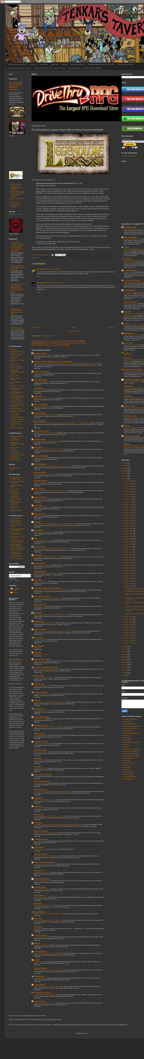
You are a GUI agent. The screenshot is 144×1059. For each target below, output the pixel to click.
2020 (125, 479)
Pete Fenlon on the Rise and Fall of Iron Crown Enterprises (50, 490)
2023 (125, 471)
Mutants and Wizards (40, 661)
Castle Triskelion (39, 912)
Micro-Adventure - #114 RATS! (42, 565)
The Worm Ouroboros (40, 768)
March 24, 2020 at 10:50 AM (55, 283)
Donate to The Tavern (129, 156)
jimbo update (37, 647)
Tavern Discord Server (125, 64)
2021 (125, 476)
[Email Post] (52, 255)
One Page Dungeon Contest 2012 (17, 393)
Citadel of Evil (15, 364)
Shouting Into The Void (41, 371)
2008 (125, 675)
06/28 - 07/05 (129, 549)
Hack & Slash (38, 637)
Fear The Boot (127, 731)
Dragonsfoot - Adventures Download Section (17, 372)
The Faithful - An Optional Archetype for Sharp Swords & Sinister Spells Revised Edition (58, 824)
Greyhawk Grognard (40, 481)
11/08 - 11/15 (129, 499)
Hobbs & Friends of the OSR (131, 742)
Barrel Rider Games (78, 64)
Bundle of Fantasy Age (40, 978)
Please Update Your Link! (41, 936)
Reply (38, 276)
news (38, 257)
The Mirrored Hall (16, 421)
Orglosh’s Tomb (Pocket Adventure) (16, 553)
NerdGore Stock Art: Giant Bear (17, 205)
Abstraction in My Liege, (40, 581)
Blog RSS (127, 444)
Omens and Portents (40, 790)
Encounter (14, 450)
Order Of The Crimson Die (42, 781)
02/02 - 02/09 (129, 633)
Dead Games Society (129, 724)
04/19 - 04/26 (129, 576)
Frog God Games (74, 68)
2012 (125, 665)
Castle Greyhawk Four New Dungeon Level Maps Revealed (50, 590)
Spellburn (126, 770)
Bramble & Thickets (40, 968)
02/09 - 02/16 (129, 630)
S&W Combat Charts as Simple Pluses (17, 437)
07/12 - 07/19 (129, 544)
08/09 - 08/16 (129, 534)
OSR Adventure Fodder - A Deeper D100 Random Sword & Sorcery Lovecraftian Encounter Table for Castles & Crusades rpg (68, 363)
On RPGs (126, 744)
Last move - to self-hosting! (41, 743)
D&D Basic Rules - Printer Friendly (16, 521)
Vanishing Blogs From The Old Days (44, 474)
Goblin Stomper (39, 895)
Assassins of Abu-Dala (17, 352)
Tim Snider (40, 269)
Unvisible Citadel (39, 985)
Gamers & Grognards (41, 831)
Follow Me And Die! (40, 472)
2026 (125, 463)
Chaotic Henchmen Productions (44, 862)
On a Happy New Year (40, 639)
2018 (125, 649)
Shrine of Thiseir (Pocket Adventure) (16, 545)
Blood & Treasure (16, 498)
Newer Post (35, 327)
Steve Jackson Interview (41, 783)
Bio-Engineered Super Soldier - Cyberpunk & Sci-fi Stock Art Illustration (17, 194)
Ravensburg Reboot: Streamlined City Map (45, 856)
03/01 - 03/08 (129, 622)
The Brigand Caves (16, 408)
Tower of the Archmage (41, 431)
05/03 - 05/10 (129, 570)
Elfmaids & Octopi (39, 439)
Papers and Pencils (40, 604)
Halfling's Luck (38, 814)
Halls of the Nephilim (40, 380)
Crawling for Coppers (40, 839)
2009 (125, 673)
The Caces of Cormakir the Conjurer (18, 411)
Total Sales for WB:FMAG (41, 945)
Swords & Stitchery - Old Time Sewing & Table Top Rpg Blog (53, 361)
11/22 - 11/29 (129, 494)
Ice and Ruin (38, 580)
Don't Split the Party (40, 725)
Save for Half (127, 765)
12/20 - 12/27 (129, 484)
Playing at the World (40, 692)
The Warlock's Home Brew (42, 993)
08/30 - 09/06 (129, 526)
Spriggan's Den (39, 676)
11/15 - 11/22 (129, 497)
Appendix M (37, 806)
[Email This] (56, 255)
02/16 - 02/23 (129, 627)
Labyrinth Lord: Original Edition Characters (15, 502)
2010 (125, 670)
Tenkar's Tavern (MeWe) (92, 68)
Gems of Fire (14, 376)
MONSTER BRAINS (40, 750)
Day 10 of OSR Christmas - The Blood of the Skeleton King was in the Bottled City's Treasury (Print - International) (17, 246)
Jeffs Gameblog (39, 646)
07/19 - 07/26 (129, 541)
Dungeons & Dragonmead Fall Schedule (45, 832)
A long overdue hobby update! (42, 685)
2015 (125, 657)
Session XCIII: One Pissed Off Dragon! (44, 994)
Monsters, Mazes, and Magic (133, 369)
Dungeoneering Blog (39, 849)
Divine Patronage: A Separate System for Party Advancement (50, 614)
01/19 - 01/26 (129, 638)
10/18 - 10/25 (129, 507)
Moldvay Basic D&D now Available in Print (45, 573)
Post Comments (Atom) (47, 336)
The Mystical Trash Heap (42, 596)
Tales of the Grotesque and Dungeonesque (17, 396)
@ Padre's (127, 353)
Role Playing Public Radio (131, 754)
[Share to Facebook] (62, 255)
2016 (125, 654)
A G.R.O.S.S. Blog (39, 1001)
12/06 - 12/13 (129, 489)
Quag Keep (37, 652)
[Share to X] (60, 255)
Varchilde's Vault (39, 684)
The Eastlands (15, 415)
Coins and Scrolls (39, 547)
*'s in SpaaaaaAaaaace (40, 735)
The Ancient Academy (17, 402)
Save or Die (126, 767)
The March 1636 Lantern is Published (44, 623)
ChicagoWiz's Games (40, 742)
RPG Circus (126, 760)
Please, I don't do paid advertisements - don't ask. (47, 920)
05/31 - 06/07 (129, 560)
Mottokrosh (127, 358)
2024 (125, 468)
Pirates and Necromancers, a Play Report (45, 727)
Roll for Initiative (128, 758)
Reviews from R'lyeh (40, 404)
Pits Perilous (38, 505)
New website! (38, 928)
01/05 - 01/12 (129, 643)
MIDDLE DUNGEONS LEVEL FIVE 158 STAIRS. (47, 913)
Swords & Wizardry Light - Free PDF (101, 64)
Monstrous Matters (40, 464)
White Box (37, 943)
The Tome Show (128, 779)
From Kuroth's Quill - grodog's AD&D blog (47, 588)
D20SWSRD (14, 440)
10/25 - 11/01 (129, 505)
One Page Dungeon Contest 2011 (17, 389)
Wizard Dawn (15, 457)
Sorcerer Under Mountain (132, 280)
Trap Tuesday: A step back (41, 889)
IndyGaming (38, 758)
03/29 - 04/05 (129, 584)
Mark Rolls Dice (39, 976)
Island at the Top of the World (42, 406)
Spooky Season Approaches (42, 381)
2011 (125, 667)
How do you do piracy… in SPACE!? (44, 677)
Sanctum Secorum (128, 763)
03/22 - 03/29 (129, 586)
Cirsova (126, 247)
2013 (125, 662)
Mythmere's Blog (129, 406)
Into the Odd (38, 396)
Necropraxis (38, 766)
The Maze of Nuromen (17, 419)
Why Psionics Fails (39, 457)
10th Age (13, 349)
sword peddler (128, 386)
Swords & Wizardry (15, 661)
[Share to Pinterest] (65, 255)
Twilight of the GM (39, 733)
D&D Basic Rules (16, 518)
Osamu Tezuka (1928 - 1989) (42, 751)
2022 (125, 473)
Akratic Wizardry (39, 489)
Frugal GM (37, 522)
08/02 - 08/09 (129, 536)
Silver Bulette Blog (40, 887)
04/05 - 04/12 (129, 581)
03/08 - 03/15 (129, 619)
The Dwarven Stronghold (132, 436)
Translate (16, 580)
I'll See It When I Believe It (42, 717)
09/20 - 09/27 (129, 518)
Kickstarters (44, 64)
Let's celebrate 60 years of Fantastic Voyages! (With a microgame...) (53, 466)
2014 (125, 660)
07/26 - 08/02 (129, 539)
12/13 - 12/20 (129, 486)
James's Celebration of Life (41, 880)
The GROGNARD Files (130, 776)
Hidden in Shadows (40, 629)
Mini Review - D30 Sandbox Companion (17, 328)
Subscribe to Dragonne (40, 482)
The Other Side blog (40, 353)
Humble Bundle (39, 343)
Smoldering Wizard (40, 571)
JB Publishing (38, 798)
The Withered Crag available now (43, 864)
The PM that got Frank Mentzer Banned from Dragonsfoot (17, 267)
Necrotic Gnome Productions (43, 775)
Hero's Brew (127, 740)
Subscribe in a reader (15, 214)
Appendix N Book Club (130, 719)
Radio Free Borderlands (130, 751)
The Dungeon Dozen (40, 951)
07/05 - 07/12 (129, 547)
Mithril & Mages (15, 459)
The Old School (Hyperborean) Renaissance (46, 556)
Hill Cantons (38, 555)
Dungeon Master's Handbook (132, 726)
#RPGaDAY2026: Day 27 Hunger (43, 355)
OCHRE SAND (38, 808)
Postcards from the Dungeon (132, 749)
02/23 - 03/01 (129, 625)
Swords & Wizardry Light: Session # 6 (44, 1003)
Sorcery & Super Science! (42, 659)
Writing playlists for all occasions (43, 710)
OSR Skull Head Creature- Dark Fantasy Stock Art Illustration (16, 186)
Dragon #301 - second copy (42, 654)
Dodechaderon (15, 452)
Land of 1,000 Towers (17, 386)
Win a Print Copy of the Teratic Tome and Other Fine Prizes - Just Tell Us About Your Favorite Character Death (18, 288)
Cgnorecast (126, 721)
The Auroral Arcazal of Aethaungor (17, 405)
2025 (125, 465)
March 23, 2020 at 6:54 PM (52, 269)
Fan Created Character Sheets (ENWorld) (18, 529)
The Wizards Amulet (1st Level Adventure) (17, 541)
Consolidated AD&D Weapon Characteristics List (47, 598)
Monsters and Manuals (41, 456)
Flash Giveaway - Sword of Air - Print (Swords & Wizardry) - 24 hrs (17, 311)
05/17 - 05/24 (129, 565)
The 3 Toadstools (39, 514)
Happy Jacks (127, 738)
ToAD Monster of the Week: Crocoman (44, 799)
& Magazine (14, 448)
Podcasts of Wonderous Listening (19, 68)
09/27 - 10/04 (129, 515)
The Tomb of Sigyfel (17, 428)
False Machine (38, 530)
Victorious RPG (39, 708)
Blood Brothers (15, 202)
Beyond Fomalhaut (40, 421)
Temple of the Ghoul (17, 400)
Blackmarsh (14, 358)
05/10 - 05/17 (129, 568)
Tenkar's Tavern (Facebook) (17, 64)
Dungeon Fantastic (40, 413)
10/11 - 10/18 (129, 510)
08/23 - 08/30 (129, 528)
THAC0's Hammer (128, 774)
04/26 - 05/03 (129, 573)
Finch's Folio (38, 918)
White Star (55, 64)
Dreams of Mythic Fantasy (42, 879)
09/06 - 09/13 (129, 523)
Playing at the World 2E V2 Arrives (43, 694)
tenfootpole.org (39, 388)
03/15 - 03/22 (129, 617)
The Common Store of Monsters (43, 532)
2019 (125, 646)
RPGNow (83, 341)
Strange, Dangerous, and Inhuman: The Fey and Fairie (49, 816)
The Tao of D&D (39, 621)
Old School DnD (39, 847)
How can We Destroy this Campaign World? (46, 953)
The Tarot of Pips (39, 718)
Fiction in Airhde (38, 841)
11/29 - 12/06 (129, 491)
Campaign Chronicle (40, 854)
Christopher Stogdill (16, 589)
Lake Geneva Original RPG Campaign (46, 667)
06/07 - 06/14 (129, 557)
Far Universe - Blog (130, 416)
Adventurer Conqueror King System (17, 482)
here (54, 180)
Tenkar (15, 592)
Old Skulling (37, 823)
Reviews (33, 64)
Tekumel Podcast (128, 772)
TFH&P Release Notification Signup (133, 388)
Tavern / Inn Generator (17, 455)
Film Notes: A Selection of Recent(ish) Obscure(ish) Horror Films (52, 548)
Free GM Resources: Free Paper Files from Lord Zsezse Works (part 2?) (54, 523)
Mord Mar (37, 960)
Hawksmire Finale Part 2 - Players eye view (46, 441)
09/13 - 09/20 (129, 520)
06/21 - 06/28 (129, 552)
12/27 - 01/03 (129, 481)
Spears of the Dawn (17, 510)
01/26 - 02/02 (129, 635)
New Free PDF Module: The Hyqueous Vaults (46, 986)
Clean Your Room (39, 760)
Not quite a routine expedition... (132, 381)
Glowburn (126, 735)
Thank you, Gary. (129, 355)
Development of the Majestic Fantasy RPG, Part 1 (47, 449)
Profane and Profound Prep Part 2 (43, 905)
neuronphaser (38, 927)
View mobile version (73, 331)
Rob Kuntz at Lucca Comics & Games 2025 (46, 669)
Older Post (111, 327)
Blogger (85, 1033)
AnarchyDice (38, 903)
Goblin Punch (38, 613)
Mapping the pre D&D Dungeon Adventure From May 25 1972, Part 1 (53, 631)
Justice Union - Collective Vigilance (43, 398)
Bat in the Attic (38, 447)
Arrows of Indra (15, 489)
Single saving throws (39, 499)
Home (73, 327)
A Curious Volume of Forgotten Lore (17, 478)
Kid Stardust (127, 272)
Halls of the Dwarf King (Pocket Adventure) (18, 549)
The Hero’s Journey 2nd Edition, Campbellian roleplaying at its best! (52, 791)
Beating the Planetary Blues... (42, 507)
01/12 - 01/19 (129, 640)
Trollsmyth (37, 700)
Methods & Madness (40, 497)
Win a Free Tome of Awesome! (132, 417)
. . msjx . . (127, 323)
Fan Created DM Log (17, 558)
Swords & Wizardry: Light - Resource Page (49, 68)
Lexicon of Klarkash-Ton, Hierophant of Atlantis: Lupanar (49, 702)
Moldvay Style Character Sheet (16, 533)
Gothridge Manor (39, 563)
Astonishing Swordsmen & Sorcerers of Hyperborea (15, 494)
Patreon (65, 64)
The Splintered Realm (131, 270)
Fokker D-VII (37, 373)
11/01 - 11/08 (129, 502)
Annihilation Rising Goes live (42, 872)
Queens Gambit (38, 389)
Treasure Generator (17, 556)
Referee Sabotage (39, 606)
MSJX (36, 538)
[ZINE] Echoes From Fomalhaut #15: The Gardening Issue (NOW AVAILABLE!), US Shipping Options (61, 423)
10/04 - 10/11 (129, 512)
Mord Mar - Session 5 (40, 961)
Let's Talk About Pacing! (40, 897)
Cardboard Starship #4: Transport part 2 (45, 432)
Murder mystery (38, 515)
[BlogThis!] (58, 255)
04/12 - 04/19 (129, 578)
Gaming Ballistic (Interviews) (132, 733)
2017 (125, 652)
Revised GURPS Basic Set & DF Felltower (45, 414)
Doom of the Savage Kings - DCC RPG (17, 367)
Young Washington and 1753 (42, 540)
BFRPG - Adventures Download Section (17, 354)
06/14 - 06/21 (129, 555)
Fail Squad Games (39, 871)
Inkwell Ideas (128, 259)
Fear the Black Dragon (130, 728)
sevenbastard (41, 283)
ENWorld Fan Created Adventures (17, 537)
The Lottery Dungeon (17, 417)
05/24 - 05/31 (129, 563)
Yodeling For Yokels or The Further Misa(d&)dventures (49, 970)
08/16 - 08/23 (129, 531)
